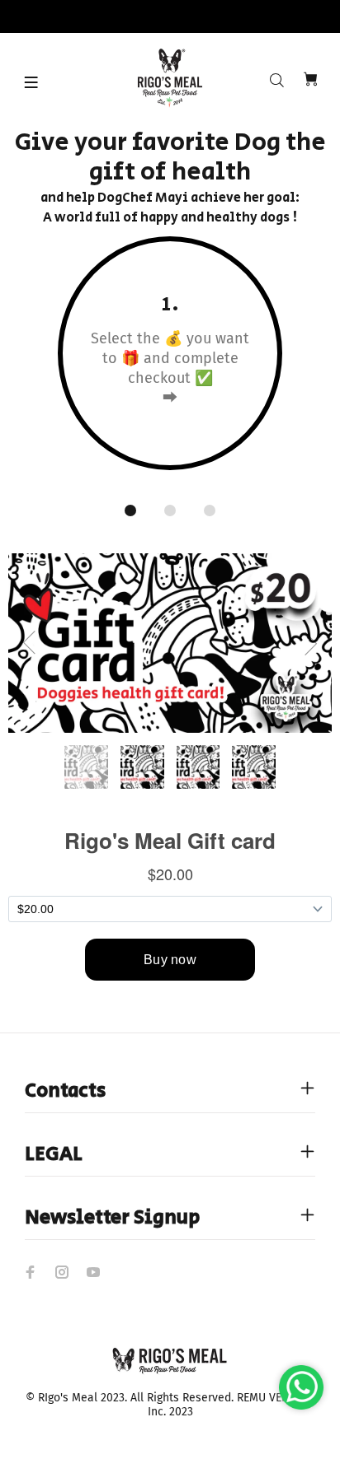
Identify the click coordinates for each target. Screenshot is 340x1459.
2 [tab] (170, 510)
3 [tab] (209, 510)
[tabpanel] (170, 364)
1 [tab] (130, 510)
